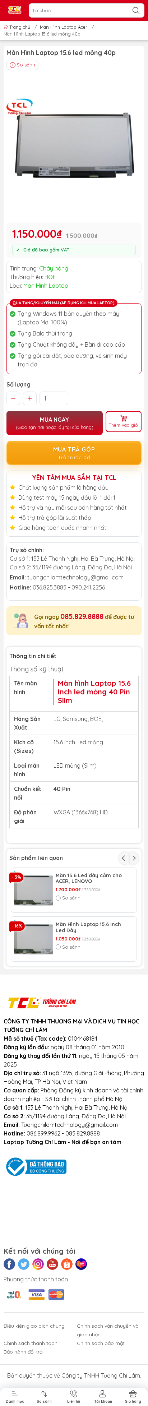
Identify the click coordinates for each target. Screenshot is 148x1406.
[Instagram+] (38, 1264)
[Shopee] (67, 1264)
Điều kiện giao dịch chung (34, 1326)
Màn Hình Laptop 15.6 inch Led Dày (88, 927)
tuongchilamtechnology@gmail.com (75, 577)
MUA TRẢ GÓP (74, 453)
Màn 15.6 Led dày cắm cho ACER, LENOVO (89, 879)
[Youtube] (52, 1264)
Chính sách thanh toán (30, 1343)
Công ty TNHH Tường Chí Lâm (100, 1375)
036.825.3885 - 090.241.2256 (69, 587)
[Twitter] (23, 1264)
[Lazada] (81, 1264)
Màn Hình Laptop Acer (63, 27)
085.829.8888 (81, 616)
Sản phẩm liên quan (36, 857)
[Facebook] (9, 1264)
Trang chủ (20, 27)
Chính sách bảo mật (101, 1343)
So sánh (26, 65)
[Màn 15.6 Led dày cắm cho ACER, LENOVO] (33, 890)
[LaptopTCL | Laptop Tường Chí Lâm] (15, 10)
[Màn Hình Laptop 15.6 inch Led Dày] (33, 939)
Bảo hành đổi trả (23, 1352)
